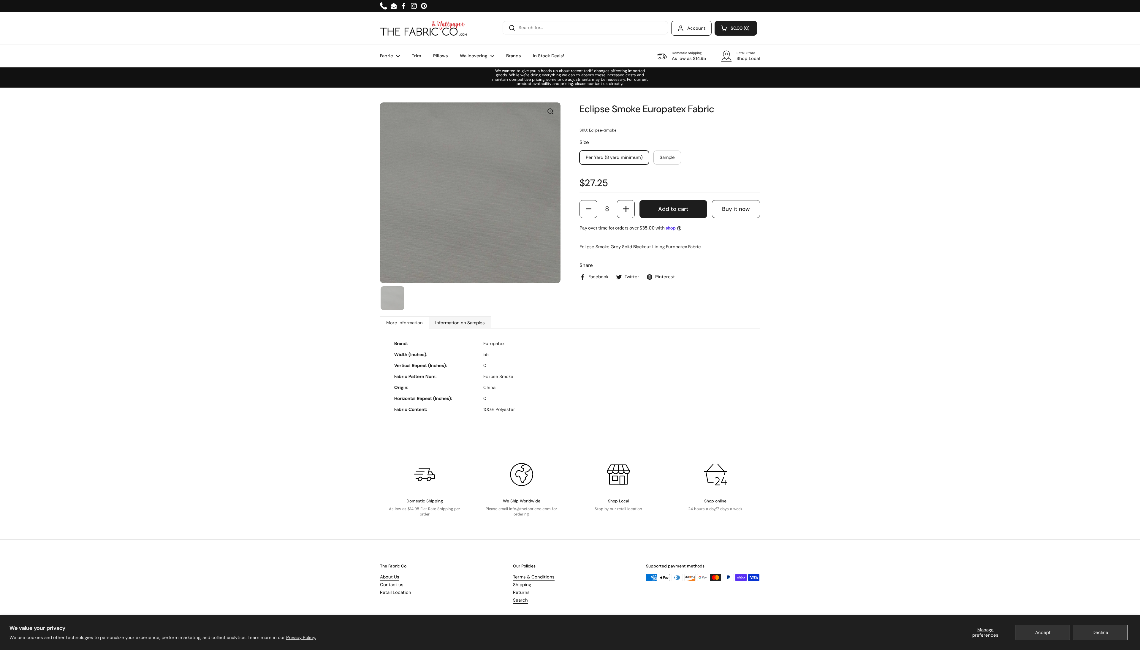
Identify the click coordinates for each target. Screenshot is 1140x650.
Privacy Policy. (301, 637)
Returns (521, 592)
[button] (736, 28)
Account (696, 28)
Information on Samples (460, 323)
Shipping (522, 585)
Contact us (391, 585)
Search (520, 600)
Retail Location (395, 592)
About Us (389, 577)
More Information (404, 323)
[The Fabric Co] (423, 28)
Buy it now (736, 209)
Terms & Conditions (534, 577)
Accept (1043, 632)
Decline (1100, 632)
